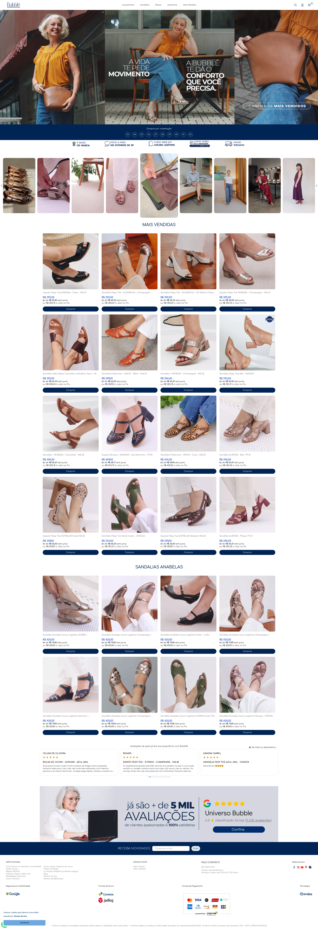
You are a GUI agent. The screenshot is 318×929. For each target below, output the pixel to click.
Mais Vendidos (189, 5)
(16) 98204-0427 (208, 867)
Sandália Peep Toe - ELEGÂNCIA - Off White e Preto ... (188, 292)
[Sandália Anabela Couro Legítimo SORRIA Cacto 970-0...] (188, 685)
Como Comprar (13, 879)
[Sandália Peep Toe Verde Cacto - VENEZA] (130, 505)
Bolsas (158, 5)
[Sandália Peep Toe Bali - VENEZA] (247, 342)
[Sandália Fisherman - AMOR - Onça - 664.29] (188, 424)
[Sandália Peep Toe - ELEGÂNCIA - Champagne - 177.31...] (130, 261)
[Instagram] (298, 867)
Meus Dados (139, 866)
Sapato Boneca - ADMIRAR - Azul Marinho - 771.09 (127, 455)
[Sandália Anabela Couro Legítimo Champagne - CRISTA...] (247, 604)
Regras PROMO (13, 871)
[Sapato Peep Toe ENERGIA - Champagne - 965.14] (247, 261)
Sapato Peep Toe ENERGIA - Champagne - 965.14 (244, 292)
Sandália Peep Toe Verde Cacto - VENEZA (123, 536)
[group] (159, 67)
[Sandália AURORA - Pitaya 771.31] (247, 505)
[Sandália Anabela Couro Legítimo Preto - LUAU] (188, 604)
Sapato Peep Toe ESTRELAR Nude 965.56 (64, 536)
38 (162, 134)
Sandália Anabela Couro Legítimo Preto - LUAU (185, 635)
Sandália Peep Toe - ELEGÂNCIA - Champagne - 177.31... (126, 292)
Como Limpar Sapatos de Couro (58, 866)
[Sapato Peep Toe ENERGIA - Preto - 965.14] (71, 261)
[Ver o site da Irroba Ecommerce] (306, 893)
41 (183, 134)
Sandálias (144, 5)
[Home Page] (13, 5)
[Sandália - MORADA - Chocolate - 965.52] (71, 424)
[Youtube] (302, 867)
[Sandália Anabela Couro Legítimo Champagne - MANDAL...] (130, 685)
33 (127, 134)
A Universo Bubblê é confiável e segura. (61, 871)
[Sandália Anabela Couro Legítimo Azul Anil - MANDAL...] (71, 685)
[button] (295, 5)
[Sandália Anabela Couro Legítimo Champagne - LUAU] (130, 604)
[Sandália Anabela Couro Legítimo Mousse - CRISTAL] (247, 685)
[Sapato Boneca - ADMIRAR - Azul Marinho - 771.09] (130, 424)
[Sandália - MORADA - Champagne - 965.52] (188, 342)
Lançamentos (128, 5)
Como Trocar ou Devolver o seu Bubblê (23, 866)
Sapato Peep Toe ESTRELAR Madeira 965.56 (183, 536)
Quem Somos (12, 869)
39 (169, 134)
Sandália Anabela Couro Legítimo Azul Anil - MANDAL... (65, 716)
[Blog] (310, 867)
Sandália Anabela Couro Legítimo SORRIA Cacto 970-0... (187, 716)
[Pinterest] (306, 867)
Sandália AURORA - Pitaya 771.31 (236, 536)
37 (155, 134)
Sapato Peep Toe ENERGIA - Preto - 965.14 (64, 292)
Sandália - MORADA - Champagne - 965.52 (182, 374)
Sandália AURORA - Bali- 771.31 (235, 455)
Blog (45, 874)
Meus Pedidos (139, 869)
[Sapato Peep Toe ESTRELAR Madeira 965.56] (188, 505)
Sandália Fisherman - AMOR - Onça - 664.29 (183, 455)
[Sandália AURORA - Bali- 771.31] (247, 424)
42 (190, 134)
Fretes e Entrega (50, 869)
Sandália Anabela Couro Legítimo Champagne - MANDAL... (126, 716)
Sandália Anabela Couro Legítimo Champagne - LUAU (126, 635)
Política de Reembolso (53, 879)
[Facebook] (294, 867)
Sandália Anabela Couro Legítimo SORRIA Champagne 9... (64, 635)
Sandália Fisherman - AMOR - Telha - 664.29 (124, 374)
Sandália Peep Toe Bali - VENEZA (236, 374)
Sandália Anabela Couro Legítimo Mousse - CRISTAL (246, 716)
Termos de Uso (50, 876)
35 (141, 134)
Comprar (70, 309)
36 (148, 134)
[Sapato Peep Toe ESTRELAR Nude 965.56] (71, 505)
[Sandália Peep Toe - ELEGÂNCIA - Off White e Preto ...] (188, 261)
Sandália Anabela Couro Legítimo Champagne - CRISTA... (244, 635)
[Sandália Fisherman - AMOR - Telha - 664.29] (130, 342)
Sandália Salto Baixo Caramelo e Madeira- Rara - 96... (70, 374)
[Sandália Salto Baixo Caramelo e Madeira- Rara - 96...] (71, 342)
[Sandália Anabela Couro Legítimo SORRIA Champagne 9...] (71, 604)
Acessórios (172, 5)
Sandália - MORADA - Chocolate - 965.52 (63, 455)
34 (134, 134)
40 (176, 134)
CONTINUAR (24, 923)
